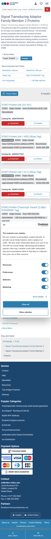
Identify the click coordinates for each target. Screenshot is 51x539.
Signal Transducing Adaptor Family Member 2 (25, 346)
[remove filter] (17, 58)
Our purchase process (11, 430)
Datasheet (14, 123)
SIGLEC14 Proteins (10, 324)
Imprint (15, 522)
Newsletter (6, 380)
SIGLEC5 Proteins (9, 318)
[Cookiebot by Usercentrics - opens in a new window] (38, 224)
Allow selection (25, 312)
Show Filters (11, 93)
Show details (38, 297)
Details (39, 123)
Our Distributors (8, 439)
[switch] (45, 272)
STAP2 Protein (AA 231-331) (16, 104)
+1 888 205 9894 (12, 499)
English (18, 515)
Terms (46, 522)
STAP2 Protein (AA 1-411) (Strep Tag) (21, 172)
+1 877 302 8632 (14, 496)
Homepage (7, 341)
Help (4, 375)
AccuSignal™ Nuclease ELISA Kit (15, 411)
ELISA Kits (6, 425)
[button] (6, 328)
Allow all (25, 304)
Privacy (23, 522)
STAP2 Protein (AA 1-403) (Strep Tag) (21, 136)
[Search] (47, 9)
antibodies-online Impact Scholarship (17, 435)
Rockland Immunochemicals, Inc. (15, 507)
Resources (6, 385)
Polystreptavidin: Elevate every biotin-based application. (25, 406)
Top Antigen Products (11, 390)
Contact (5, 371)
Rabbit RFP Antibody (10, 415)
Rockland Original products (13, 420)
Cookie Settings (35, 522)
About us (5, 522)
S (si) (17, 341)
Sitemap (5, 394)
